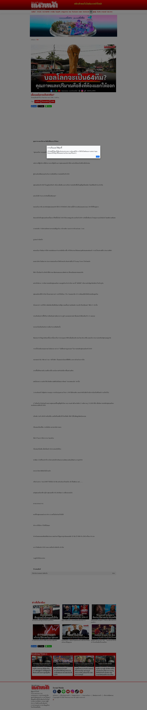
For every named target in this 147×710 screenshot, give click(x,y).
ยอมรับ (98, 156)
